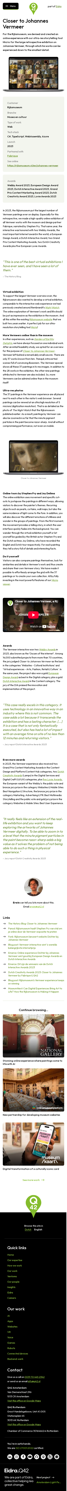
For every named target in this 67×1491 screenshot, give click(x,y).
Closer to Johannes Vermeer (39, 350)
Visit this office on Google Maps (24, 1400)
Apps (10, 1321)
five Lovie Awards (52, 779)
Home (10, 1254)
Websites (12, 1326)
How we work (14, 1265)
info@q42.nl (34, 1381)
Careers (11, 1297)
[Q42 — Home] (33, 9)
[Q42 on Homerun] (56, 1456)
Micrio (34, 327)
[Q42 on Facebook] (23, 1456)
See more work (31, 1180)
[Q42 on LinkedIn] (9, 1456)
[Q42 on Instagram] (16, 1456)
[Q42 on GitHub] (36, 1456)
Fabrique (12, 155)
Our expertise (14, 1260)
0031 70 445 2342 (35, 1376)
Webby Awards (47, 649)
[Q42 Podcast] (43, 1456)
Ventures (12, 1276)
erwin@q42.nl (37, 906)
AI (8, 1315)
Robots (11, 1348)
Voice (10, 1337)
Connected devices (17, 1353)
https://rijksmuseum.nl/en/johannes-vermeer (32, 165)
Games (11, 1342)
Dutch (28, 1229)
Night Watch (52, 307)
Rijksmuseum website (40, 319)
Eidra (58, 6)
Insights (11, 1287)
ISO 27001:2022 (25, 1448)
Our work (12, 1270)
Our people (13, 1281)
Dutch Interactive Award (16, 681)
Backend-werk (15, 1358)
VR (9, 1331)
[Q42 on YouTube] (29, 1456)
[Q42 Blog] (50, 1456)
